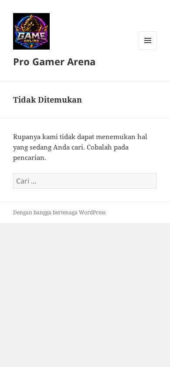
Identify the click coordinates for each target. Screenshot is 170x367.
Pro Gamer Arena (54, 61)
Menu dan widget (148, 49)
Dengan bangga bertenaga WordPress (59, 212)
